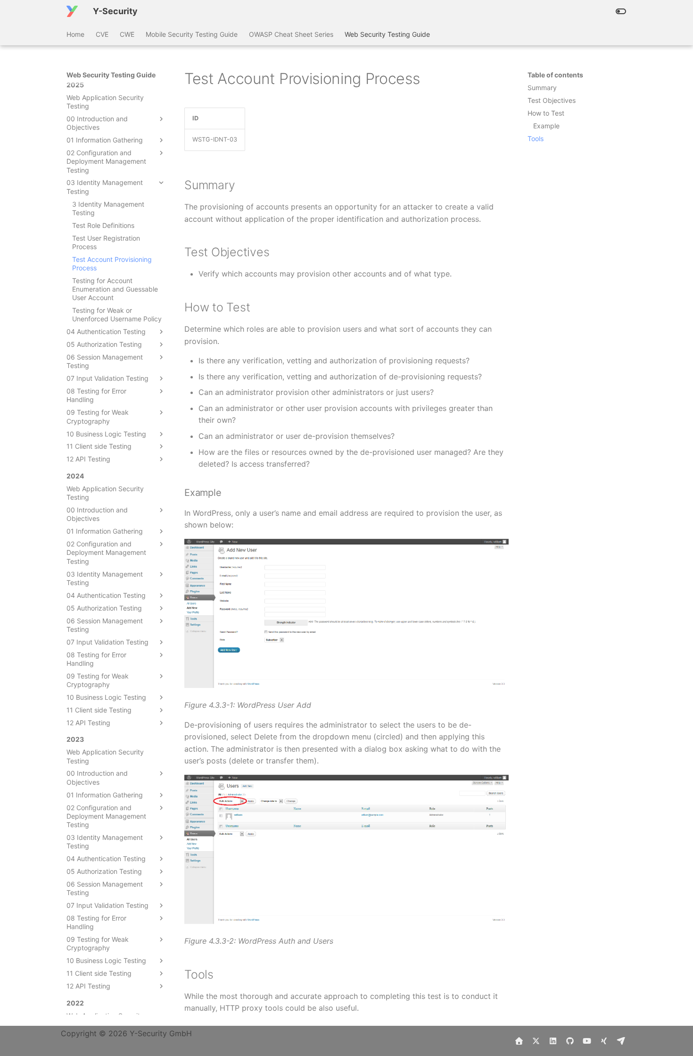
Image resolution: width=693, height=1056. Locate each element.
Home (75, 34)
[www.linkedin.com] (553, 1040)
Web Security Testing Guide (387, 34)
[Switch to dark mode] (620, 11)
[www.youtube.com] (586, 1040)
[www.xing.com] (603, 1040)
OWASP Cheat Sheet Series (291, 34)
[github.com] (570, 1040)
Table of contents (555, 75)
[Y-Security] (72, 11)
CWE (127, 34)
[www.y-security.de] (519, 1040)
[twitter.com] (536, 1040)
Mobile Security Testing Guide (192, 34)
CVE (102, 34)
